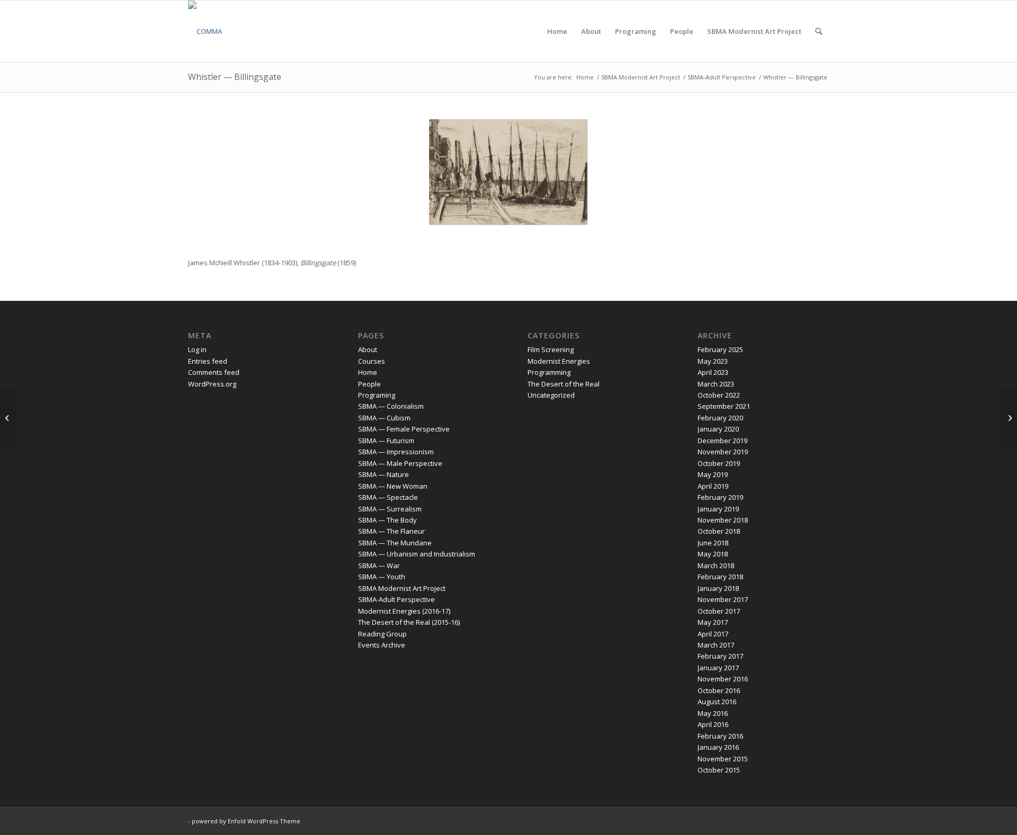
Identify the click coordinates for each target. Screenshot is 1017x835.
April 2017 (713, 634)
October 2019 (719, 463)
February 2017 (720, 656)
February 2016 (720, 736)
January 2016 (718, 747)
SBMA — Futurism (386, 440)
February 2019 (720, 497)
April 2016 (713, 724)
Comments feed (213, 372)
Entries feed (207, 361)
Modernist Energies (559, 361)
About (367, 349)
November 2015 (723, 759)
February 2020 (720, 418)
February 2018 (720, 576)
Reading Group (382, 634)
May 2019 (713, 474)
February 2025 (720, 349)
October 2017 (719, 611)
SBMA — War (379, 565)
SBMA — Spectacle (388, 497)
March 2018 (716, 565)
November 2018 (723, 520)
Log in (197, 349)
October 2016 (719, 690)
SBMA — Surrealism (390, 509)
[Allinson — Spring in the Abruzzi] (8, 418)
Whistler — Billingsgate (234, 77)
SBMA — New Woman (392, 486)
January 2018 (718, 588)
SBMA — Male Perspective (400, 463)
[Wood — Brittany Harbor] (1009, 418)
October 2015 (719, 770)
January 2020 (718, 429)
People (369, 384)
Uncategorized (551, 395)
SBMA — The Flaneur (391, 531)
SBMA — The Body (387, 520)
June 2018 (713, 542)
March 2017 (716, 645)
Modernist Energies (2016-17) (404, 611)
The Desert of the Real (564, 384)
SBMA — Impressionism (396, 451)
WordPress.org (212, 384)
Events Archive (381, 645)
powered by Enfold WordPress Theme (246, 821)
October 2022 (719, 395)
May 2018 (713, 554)
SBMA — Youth (381, 576)
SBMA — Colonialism (391, 406)
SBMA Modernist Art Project (401, 588)
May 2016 (713, 713)
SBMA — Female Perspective (404, 429)
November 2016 (723, 679)
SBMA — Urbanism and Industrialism (416, 554)
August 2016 (717, 701)
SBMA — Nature (383, 474)
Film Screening (551, 349)
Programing (376, 395)
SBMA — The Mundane (395, 542)
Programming (549, 372)
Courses (371, 361)
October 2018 (719, 531)
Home (367, 372)
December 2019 (722, 440)
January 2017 (718, 667)
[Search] (818, 31)
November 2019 (723, 451)
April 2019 (713, 486)
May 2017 (713, 622)
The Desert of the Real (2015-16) (409, 622)
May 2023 (713, 361)
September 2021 (724, 406)
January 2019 (718, 509)
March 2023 (716, 384)
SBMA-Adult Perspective (396, 599)
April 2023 (713, 372)
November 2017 (723, 599)
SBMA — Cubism (384, 418)
